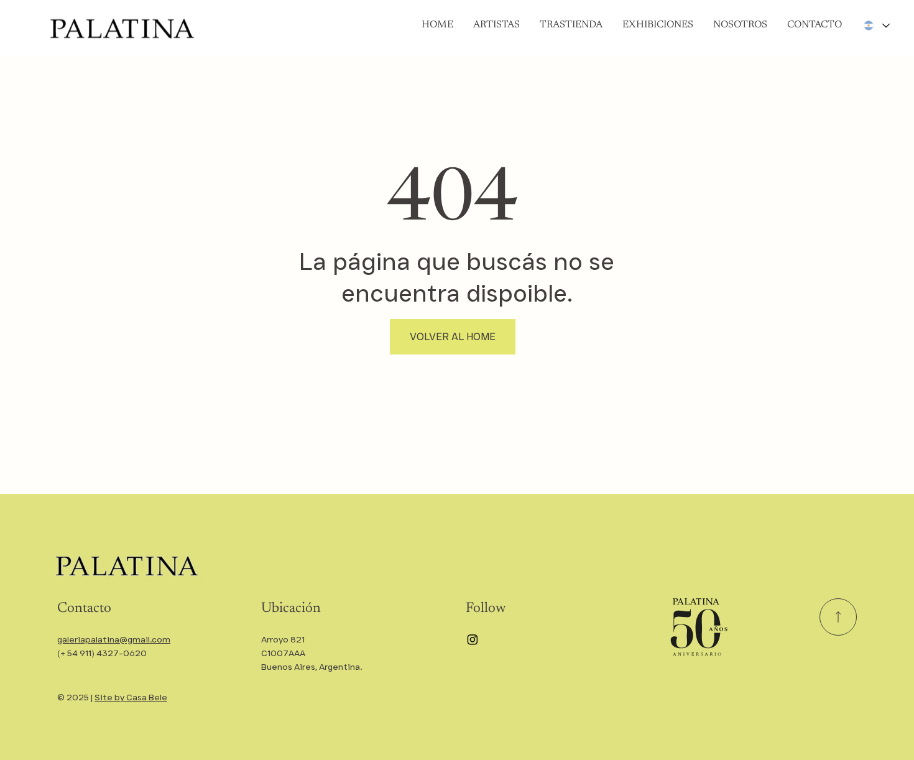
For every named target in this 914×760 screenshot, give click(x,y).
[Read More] (838, 617)
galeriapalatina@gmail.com (113, 639)
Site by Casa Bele (131, 697)
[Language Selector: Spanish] (876, 25)
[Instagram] (472, 639)
